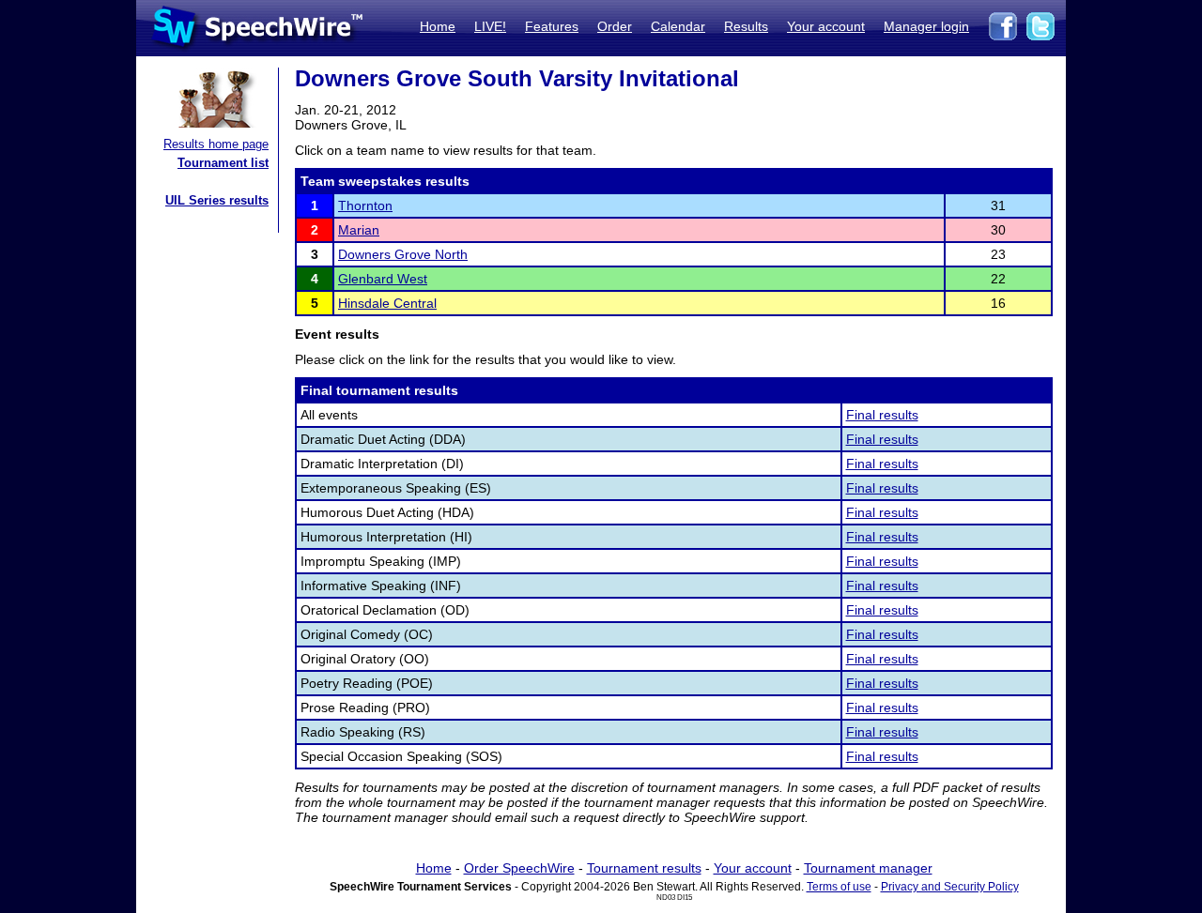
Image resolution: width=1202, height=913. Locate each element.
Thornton (365, 205)
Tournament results (644, 867)
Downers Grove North (403, 254)
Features (551, 26)
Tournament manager (868, 867)
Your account (826, 26)
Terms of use (839, 886)
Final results (882, 414)
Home (437, 26)
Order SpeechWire (519, 867)
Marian (358, 229)
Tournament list (223, 163)
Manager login (926, 26)
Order (614, 26)
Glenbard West (382, 278)
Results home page (216, 144)
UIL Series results (217, 200)
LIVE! (490, 26)
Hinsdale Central (387, 303)
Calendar (678, 26)
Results (746, 26)
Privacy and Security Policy (950, 886)
